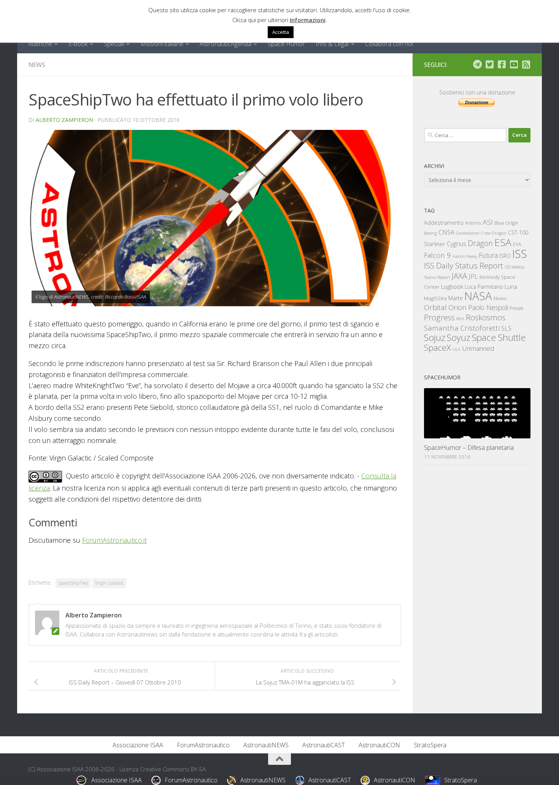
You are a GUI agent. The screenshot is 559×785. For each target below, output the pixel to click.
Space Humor (286, 44)
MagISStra (435, 298)
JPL (473, 276)
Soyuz (458, 337)
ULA (457, 349)
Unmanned (478, 348)
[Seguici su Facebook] (501, 64)
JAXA (459, 276)
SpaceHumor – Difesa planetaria (469, 447)
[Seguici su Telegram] (477, 64)
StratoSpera (430, 745)
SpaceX (437, 347)
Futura (488, 255)
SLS (506, 328)
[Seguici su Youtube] (513, 64)
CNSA (446, 232)
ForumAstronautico (203, 745)
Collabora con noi (389, 44)
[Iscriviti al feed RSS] (525, 64)
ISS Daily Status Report (463, 265)
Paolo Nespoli (488, 307)
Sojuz (434, 337)
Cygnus (456, 244)
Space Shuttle (499, 337)
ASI (488, 222)
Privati (516, 308)
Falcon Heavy (465, 256)
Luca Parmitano (484, 286)
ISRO (505, 255)
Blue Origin (506, 223)
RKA (460, 318)
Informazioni (308, 20)
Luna (511, 286)
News (37, 65)
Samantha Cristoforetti (462, 328)
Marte (455, 298)
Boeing (430, 233)
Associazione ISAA (138, 745)
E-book (77, 44)
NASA (478, 296)
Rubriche (40, 44)
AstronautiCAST (323, 745)
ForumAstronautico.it (114, 540)
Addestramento (444, 222)
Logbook (452, 287)
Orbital (435, 307)
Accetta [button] (280, 32)
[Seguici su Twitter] (489, 64)
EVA (517, 244)
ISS (519, 253)
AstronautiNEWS (266, 745)
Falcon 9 (437, 255)
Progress (439, 317)
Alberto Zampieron (64, 119)
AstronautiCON (379, 745)
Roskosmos (485, 317)
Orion (457, 307)
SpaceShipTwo (73, 583)
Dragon (480, 243)
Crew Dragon (494, 233)
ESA (502, 242)
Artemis (473, 223)
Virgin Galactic (109, 583)
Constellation (468, 233)
